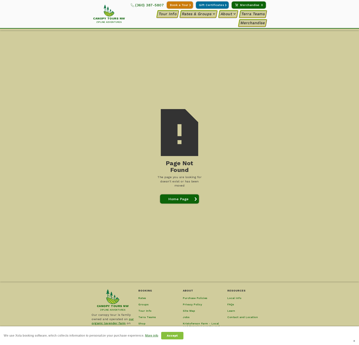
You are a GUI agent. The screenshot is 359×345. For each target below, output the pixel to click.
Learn (231, 310)
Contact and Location (242, 317)
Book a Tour (179, 5)
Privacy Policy (192, 304)
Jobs (186, 317)
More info (151, 335)
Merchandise (252, 23)
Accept (172, 335)
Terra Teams (253, 14)
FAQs (230, 304)
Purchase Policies (195, 298)
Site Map (189, 310)
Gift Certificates (211, 5)
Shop (141, 323)
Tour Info (167, 14)
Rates (142, 298)
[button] (199, 13)
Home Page (178, 199)
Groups (143, 304)
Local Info (234, 298)
